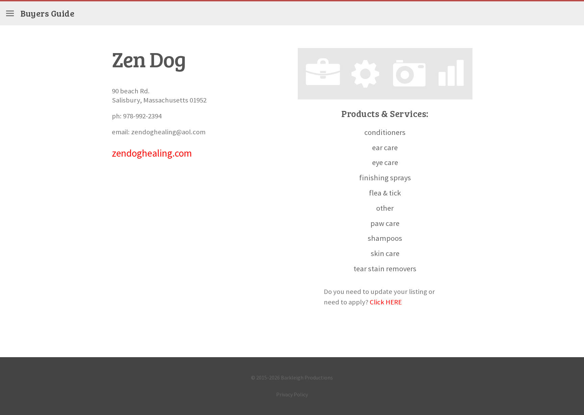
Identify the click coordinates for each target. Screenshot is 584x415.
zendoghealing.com (152, 153)
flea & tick (385, 193)
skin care (385, 253)
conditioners (385, 132)
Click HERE (386, 302)
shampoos (385, 238)
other (385, 208)
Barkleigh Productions (307, 377)
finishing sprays (385, 177)
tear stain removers (385, 268)
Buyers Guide (47, 13)
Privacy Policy (292, 394)
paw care (384, 223)
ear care (385, 147)
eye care (385, 162)
